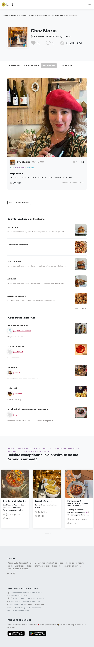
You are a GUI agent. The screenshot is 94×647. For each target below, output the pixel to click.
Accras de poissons (16, 296)
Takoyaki (12, 388)
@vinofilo (16, 372)
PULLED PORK (13, 227)
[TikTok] (11, 573)
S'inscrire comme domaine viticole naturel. (27, 598)
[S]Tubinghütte (13, 514)
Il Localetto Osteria (78, 519)
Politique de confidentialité (18, 610)
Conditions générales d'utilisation (28, 608)
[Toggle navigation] (89, 4)
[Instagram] (8, 573)
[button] (48, 533)
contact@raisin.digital (19, 604)
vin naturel (32, 624)
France (14, 15)
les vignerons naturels (42, 563)
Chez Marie (42, 15)
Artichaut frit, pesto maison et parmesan (27, 409)
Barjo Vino (42, 512)
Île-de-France (27, 15)
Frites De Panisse (43, 501)
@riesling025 (18, 352)
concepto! (12, 367)
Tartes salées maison (17, 244)
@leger (16, 414)
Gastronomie (57, 15)
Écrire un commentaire (19, 203)
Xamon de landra (16, 346)
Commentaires (66, 65)
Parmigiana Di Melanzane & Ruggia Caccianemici (77, 503)
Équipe (10, 608)
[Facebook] (14, 573)
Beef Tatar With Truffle (14, 501)
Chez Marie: (38, 219)
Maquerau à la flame (17, 325)
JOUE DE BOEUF (14, 261)
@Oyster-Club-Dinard (22, 331)
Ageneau (11, 279)
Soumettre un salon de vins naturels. (25, 601)
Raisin (5, 15)
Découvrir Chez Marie (71, 183)
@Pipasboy (17, 393)
